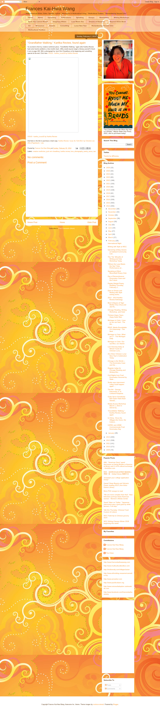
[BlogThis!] (83, 148)
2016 (108, 199)
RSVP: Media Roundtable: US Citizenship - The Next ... (117, 329)
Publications (66, 17)
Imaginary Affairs (59, 22)
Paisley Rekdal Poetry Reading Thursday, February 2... (116, 285)
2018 (108, 193)
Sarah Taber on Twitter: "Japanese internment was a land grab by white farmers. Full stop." (117, 504)
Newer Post (32, 222)
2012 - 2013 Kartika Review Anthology (115, 299)
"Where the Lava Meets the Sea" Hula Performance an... (116, 266)
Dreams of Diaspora (97, 22)
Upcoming (52, 17)
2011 (108, 443)
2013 (108, 437)
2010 (108, 447)
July (110, 225)
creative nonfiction (39, 151)
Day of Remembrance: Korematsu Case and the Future (116, 278)
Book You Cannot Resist (38, 22)
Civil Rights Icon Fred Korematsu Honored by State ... (117, 377)
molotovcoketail (98, 704)
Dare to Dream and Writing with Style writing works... (115, 293)
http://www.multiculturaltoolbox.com (117, 566)
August (111, 221)
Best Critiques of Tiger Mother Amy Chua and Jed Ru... (117, 305)
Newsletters (104, 17)
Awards (52, 26)
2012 (108, 440)
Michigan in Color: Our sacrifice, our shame (116, 343)
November (112, 212)
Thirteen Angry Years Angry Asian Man (115, 316)
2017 (108, 196)
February (111, 241)
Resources (40, 26)
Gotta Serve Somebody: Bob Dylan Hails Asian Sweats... (117, 399)
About (40, 17)
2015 (108, 203)
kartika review (65, 151)
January (111, 433)
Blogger (115, 704)
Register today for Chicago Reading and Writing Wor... (117, 370)
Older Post (91, 222)
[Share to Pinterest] (90, 148)
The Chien (110, 553)
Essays (91, 17)
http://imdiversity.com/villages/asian (117, 569)
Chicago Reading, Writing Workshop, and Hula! (117, 311)
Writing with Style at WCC (117, 247)
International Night (114, 243)
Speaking (80, 17)
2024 (108, 174)
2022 (108, 180)
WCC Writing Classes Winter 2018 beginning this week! (116, 522)
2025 (108, 171)
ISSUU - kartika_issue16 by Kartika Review (63, 53)
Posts (108, 685)
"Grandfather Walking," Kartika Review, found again (117, 413)
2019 (108, 190)
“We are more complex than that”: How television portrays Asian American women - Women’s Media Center (118, 497)
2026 (108, 168)
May (110, 231)
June (110, 228)
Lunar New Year (80, 26)
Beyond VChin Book (118, 22)
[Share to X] (85, 148)
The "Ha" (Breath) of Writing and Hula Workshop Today (115, 259)
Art (29, 26)
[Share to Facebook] (87, 148)
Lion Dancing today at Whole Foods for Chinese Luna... (116, 349)
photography (78, 151)
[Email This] (81, 148)
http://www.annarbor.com (113, 579)
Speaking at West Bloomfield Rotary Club (117, 272)
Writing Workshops (121, 17)
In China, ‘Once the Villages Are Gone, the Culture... (117, 420)
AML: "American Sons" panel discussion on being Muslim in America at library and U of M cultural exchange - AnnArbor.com (118, 465)
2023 (108, 177)
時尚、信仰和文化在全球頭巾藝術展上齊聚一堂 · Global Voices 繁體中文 (118, 473)
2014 (108, 206)
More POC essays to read (113, 491)
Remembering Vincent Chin (102, 26)
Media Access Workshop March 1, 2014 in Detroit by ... (117, 406)
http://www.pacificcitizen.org (114, 583)
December (112, 209)
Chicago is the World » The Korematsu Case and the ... (116, 363)
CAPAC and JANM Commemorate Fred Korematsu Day (116, 427)
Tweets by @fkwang (111, 156)
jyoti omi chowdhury (53, 151)
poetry (86, 151)
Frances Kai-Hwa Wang (50, 8)
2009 (108, 450)
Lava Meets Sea (77, 22)
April (110, 234)
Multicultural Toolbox (36, 30)
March (110, 237)
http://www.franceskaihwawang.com (117, 562)
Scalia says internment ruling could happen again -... (116, 384)
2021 (108, 184)
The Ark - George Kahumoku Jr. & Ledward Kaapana (115, 391)
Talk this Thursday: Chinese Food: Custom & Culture (116, 511)
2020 (108, 187)
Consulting (64, 26)
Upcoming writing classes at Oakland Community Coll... (117, 252)
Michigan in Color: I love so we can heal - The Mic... (117, 322)
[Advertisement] (113, 636)
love (72, 151)
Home (30, 17)
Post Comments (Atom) (67, 228)
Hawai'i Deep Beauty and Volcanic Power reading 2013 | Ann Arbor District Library (116, 485)
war (94, 151)
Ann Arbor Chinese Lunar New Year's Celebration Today (117, 356)
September (112, 218)
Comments (110, 689)
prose (90, 151)
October (111, 215)
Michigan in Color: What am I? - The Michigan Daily (116, 336)
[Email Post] (76, 148)
